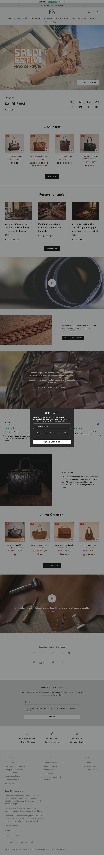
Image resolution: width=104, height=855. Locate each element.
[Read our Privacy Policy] (70, 437)
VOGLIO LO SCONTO (52, 442)
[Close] (71, 410)
